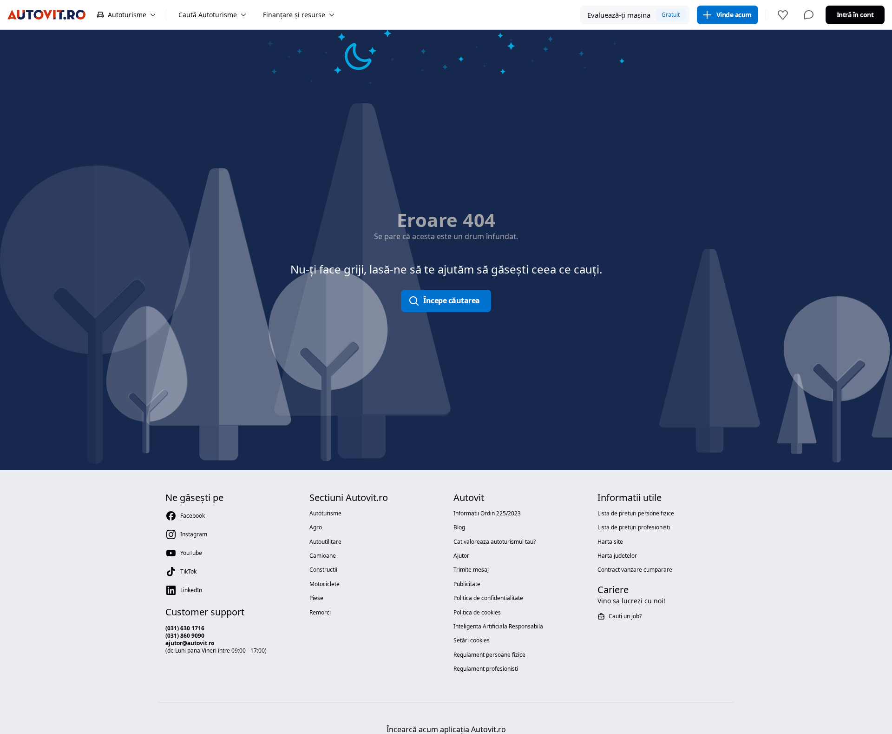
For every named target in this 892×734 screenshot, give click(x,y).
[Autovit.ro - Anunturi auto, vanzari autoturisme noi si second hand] (46, 15)
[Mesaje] (809, 15)
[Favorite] (783, 15)
